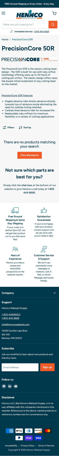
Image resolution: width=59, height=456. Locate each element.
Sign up (47, 367)
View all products (29, 155)
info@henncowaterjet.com (16, 324)
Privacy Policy (27, 445)
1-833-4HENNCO (11, 314)
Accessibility (11, 445)
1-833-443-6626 (41, 31)
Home (5, 39)
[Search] (53, 24)
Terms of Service (46, 445)
